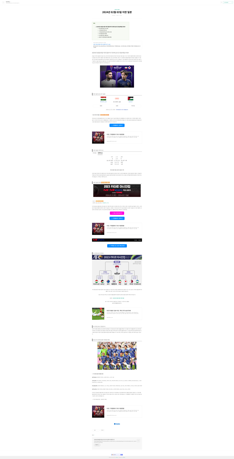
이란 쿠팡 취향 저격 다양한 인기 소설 (101, 44)
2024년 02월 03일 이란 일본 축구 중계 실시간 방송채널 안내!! (110, 26)
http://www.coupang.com (98, 42)
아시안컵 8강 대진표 (103, 33)
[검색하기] (221, 2)
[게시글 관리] (98, 430)
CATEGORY (226, 2)
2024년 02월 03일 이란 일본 (117, 12)
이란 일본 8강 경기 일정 (103, 28)
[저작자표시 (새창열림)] (105, 430)
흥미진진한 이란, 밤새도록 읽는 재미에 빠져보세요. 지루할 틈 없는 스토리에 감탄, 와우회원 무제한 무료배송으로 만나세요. (116, 47)
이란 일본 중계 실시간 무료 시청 (105, 32)
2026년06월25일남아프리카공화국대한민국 (104, 439)
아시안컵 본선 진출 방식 (103, 35)
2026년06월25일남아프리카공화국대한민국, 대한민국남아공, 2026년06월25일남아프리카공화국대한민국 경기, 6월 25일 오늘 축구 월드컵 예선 (115, 442)
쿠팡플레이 (104, 203)
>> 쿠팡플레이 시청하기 (117, 125)
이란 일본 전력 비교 (103, 30)
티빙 (108, 203)
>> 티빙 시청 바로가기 (117, 213)
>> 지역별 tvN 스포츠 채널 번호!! (117, 245)
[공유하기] (96, 430)
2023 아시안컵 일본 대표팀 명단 (105, 37)
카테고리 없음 (117, 9)
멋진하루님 (8, 1)
